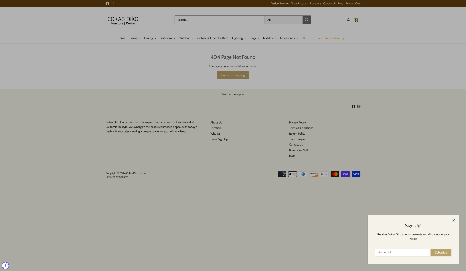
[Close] (454, 220)
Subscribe (441, 252)
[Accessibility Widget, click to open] (5, 265)
